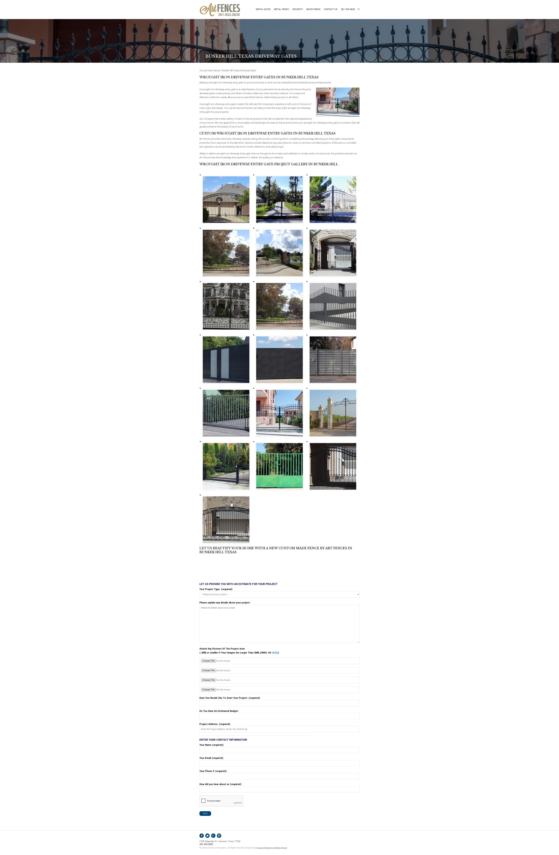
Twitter (207, 835)
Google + (213, 835)
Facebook (201, 835)
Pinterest (219, 835)
